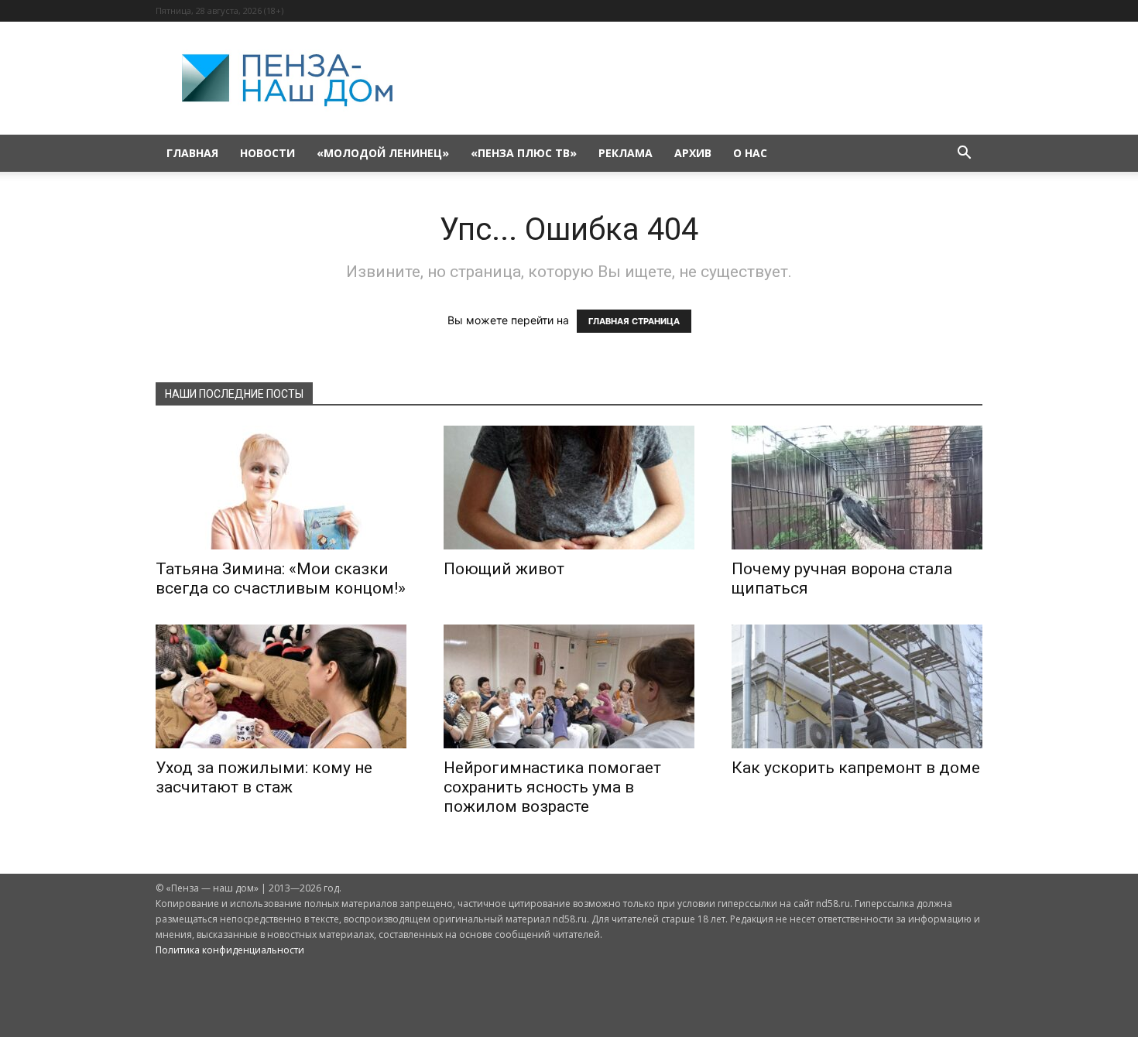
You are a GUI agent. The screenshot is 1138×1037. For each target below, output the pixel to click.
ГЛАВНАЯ (192, 152)
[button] (963, 154)
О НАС (750, 152)
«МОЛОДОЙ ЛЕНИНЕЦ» (383, 152)
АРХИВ (692, 152)
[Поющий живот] (569, 487)
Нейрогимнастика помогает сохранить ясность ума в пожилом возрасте (552, 787)
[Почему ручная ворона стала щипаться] (857, 487)
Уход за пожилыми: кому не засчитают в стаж (264, 777)
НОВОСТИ (267, 152)
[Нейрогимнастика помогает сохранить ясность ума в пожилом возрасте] (569, 686)
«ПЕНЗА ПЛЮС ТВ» (524, 152)
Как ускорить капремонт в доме (856, 767)
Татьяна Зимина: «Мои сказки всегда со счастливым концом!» (281, 578)
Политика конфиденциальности (230, 950)
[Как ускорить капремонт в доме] (857, 686)
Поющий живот (504, 569)
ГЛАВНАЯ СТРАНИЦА (634, 321)
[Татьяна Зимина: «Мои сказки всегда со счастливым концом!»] (281, 487)
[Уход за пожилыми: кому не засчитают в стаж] (281, 686)
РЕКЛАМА (625, 152)
